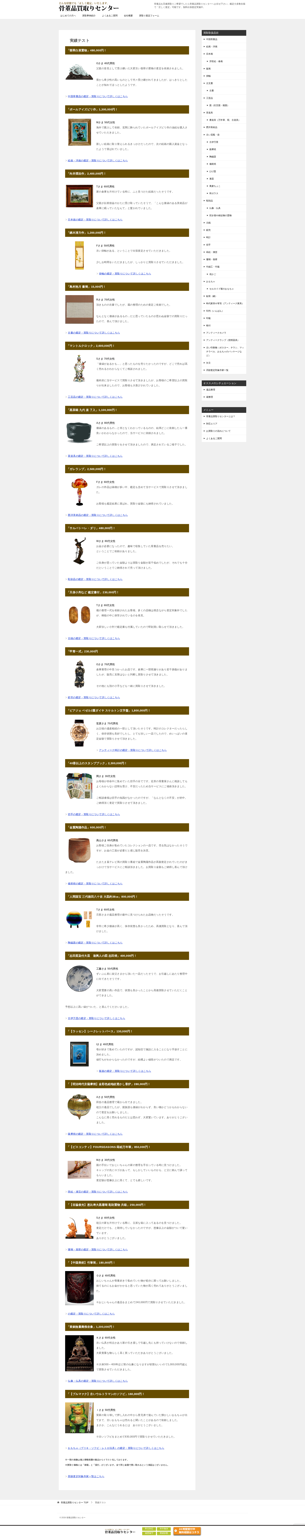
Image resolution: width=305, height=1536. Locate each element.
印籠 (208, 318)
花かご (212, 274)
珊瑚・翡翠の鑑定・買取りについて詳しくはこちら (98, 1249)
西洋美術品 (211, 127)
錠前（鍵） (211, 296)
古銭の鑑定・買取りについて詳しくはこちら (94, 638)
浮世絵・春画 (216, 61)
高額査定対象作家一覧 (217, 370)
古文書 (209, 83)
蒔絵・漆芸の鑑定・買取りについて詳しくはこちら (98, 1191)
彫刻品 (209, 200)
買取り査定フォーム (149, 15)
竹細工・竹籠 (213, 266)
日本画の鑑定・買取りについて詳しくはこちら (95, 219)
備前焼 (212, 164)
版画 (208, 68)
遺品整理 (210, 389)
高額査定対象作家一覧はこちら (86, 1476)
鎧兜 (208, 230)
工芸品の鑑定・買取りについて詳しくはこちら (95, 397)
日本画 (209, 54)
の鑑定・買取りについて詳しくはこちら (91, 1313)
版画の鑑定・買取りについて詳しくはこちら (125, 1071)
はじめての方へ (68, 15)
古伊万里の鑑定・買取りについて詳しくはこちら (96, 1018)
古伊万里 (213, 142)
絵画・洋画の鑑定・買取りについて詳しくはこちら (98, 160)
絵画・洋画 (211, 46)
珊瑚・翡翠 (211, 259)
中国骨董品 (211, 39)
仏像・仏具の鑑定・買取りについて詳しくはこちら (98, 1381)
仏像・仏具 (214, 208)
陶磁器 (212, 156)
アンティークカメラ (216, 333)
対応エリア (211, 423)
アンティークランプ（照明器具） (223, 340)
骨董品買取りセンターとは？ (220, 416)
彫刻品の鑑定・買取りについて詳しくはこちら (95, 579)
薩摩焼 (212, 149)
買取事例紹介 (89, 15)
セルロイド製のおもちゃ (221, 289)
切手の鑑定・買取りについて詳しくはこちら (94, 814)
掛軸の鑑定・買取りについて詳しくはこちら (125, 273)
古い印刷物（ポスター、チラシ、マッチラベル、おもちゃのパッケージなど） (225, 351)
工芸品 (209, 98)
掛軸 (208, 76)
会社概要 (128, 15)
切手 (208, 245)
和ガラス (213, 193)
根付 (208, 325)
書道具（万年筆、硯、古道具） (225, 120)
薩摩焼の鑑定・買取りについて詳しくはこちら (95, 1134)
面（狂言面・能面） (219, 105)
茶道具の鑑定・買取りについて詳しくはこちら (95, 456)
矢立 (208, 363)
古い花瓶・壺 (213, 134)
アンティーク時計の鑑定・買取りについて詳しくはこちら (133, 750)
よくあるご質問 (110, 15)
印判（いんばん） (215, 311)
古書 (211, 90)
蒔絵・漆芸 (211, 252)
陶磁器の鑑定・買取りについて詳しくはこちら (95, 942)
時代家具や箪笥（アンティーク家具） (225, 303)
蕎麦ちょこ (214, 186)
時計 (208, 237)
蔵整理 (209, 397)
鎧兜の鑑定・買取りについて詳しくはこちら (94, 697)
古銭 (208, 222)
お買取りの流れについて (218, 431)
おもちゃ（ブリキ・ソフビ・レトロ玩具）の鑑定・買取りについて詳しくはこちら (116, 1448)
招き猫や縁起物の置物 (220, 215)
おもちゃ (210, 281)
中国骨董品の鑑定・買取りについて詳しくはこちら (98, 96)
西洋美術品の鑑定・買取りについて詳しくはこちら (98, 515)
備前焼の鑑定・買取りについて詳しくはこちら (95, 883)
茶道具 (209, 112)
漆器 (211, 178)
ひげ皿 (212, 171)
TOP (74, 1502)
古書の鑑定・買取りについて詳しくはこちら (94, 332)
